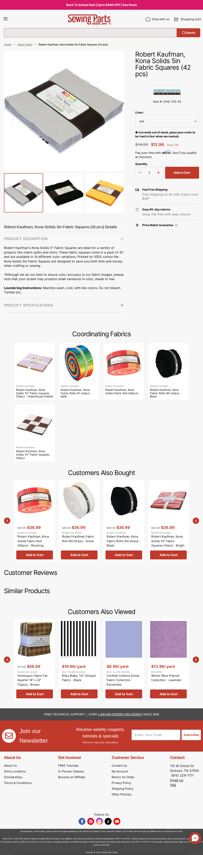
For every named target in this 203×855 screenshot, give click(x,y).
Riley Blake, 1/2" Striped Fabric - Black (79, 678)
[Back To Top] (197, 849)
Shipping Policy (122, 788)
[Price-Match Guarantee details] (176, 225)
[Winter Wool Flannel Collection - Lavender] (168, 659)
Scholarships (13, 777)
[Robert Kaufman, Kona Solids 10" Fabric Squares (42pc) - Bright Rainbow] (168, 520)
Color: (139, 112)
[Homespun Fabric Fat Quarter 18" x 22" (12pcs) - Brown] (34, 659)
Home (7, 44)
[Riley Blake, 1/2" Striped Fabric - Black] (79, 659)
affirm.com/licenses (143, 842)
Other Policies (121, 794)
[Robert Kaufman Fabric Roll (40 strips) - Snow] (79, 520)
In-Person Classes (71, 771)
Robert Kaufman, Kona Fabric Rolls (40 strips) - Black (124, 541)
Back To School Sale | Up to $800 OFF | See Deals (101, 5)
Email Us (176, 780)
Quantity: (141, 164)
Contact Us (119, 765)
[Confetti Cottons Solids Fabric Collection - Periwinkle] (123, 659)
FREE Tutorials (68, 765)
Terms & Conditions (18, 783)
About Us (10, 765)
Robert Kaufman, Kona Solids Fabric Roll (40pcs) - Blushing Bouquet (33, 543)
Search (190, 32)
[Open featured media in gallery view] (115, 60)
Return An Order (123, 777)
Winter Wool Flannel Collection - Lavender (166, 678)
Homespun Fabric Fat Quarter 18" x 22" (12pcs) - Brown (32, 680)
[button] (5, 19)
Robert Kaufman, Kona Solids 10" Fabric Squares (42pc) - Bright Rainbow (167, 543)
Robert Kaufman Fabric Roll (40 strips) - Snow (78, 539)
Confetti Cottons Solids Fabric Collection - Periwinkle (123, 680)
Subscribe (191, 735)
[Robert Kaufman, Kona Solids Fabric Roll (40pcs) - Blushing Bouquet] (34, 520)
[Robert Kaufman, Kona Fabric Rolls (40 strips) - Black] (123, 520)
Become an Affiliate (71, 777)
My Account (120, 771)
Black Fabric (25, 44)
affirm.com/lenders (123, 839)
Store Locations (15, 771)
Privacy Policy (121, 783)
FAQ (173, 785)
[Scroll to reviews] (167, 83)
